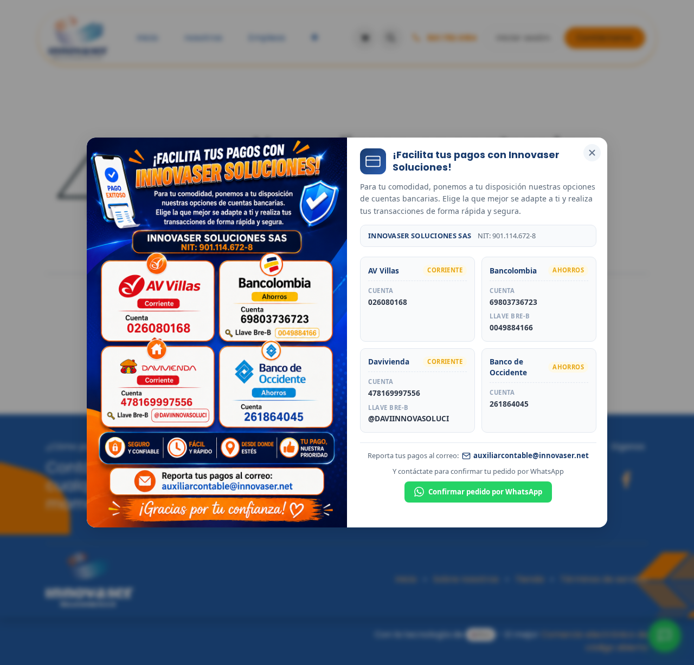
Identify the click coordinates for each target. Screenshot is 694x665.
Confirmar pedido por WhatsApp (485, 492)
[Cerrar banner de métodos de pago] (592, 152)
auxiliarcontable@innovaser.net (531, 455)
